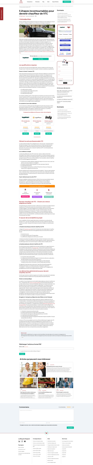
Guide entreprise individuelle (67, 446)
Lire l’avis (25, 130)
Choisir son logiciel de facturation (53, 454)
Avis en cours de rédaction (48, 130)
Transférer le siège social (52, 443)
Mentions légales (21, 451)
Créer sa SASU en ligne (37, 454)
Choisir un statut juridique (66, 443)
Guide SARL (64, 452)
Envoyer (22, 353)
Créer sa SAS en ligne (36, 452)
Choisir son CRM (50, 456)
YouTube (25, 441)
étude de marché (27, 229)
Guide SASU (64, 450)
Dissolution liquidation (51, 448)
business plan (35, 247)
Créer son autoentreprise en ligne (38, 443)
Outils (48, 1)
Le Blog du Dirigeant (21, 1)
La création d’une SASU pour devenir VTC (64, 99)
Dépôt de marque (51, 450)
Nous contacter (21, 447)
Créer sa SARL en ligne (37, 450)
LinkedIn (22, 337)
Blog (43, 1)
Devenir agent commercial (62, 392)
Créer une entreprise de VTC (62, 94)
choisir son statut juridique (34, 282)
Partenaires (37, 1)
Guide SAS (64, 454)
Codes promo (67, 1)
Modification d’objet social (52, 446)
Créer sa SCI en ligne (36, 456)
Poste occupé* (60, 78)
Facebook (22, 441)
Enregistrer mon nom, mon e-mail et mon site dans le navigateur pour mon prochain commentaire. (38, 425)
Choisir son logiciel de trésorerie (53, 458)
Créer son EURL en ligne (37, 448)
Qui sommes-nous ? (21, 449)
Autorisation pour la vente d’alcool (54, 366)
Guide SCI (64, 456)
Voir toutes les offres (37, 136)
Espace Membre (55, 1)
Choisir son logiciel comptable (53, 452)
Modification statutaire (51, 441)
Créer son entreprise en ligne (38, 441)
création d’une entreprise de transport (32, 51)
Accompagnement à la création (67, 441)
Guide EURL (64, 448)
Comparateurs (29, 1)
